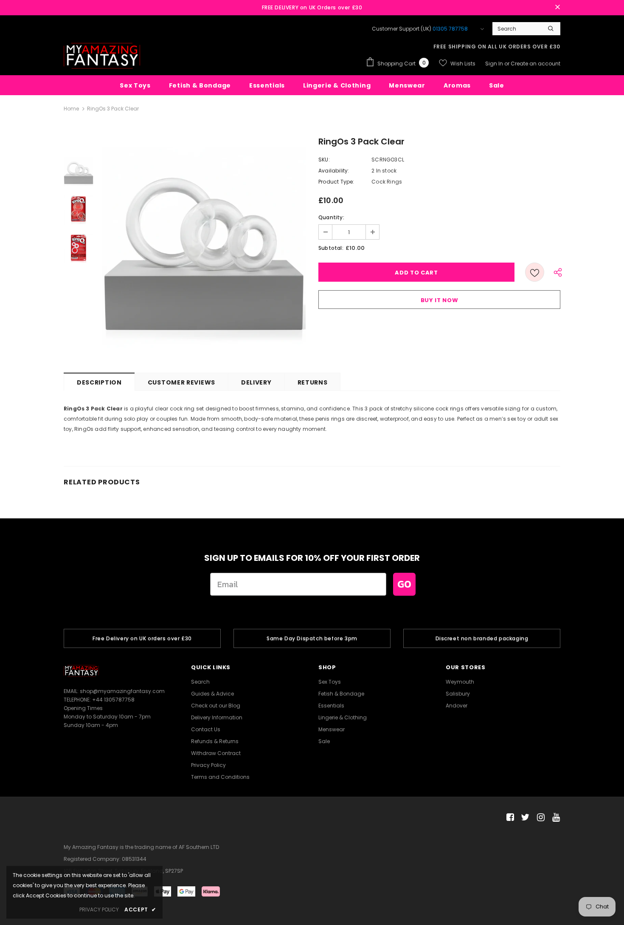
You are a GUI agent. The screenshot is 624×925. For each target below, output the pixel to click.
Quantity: (331, 217)
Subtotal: (330, 248)
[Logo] (102, 56)
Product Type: (336, 181)
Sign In (494, 63)
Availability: (333, 170)
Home (71, 108)
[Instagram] (539, 817)
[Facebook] (508, 817)
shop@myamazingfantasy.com (122, 691)
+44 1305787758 (113, 699)
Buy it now (439, 300)
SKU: (324, 159)
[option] (204, 249)
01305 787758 (450, 28)
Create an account (535, 63)
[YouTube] (554, 817)
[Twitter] (524, 817)
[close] (557, 7)
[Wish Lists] (534, 272)
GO (404, 584)
